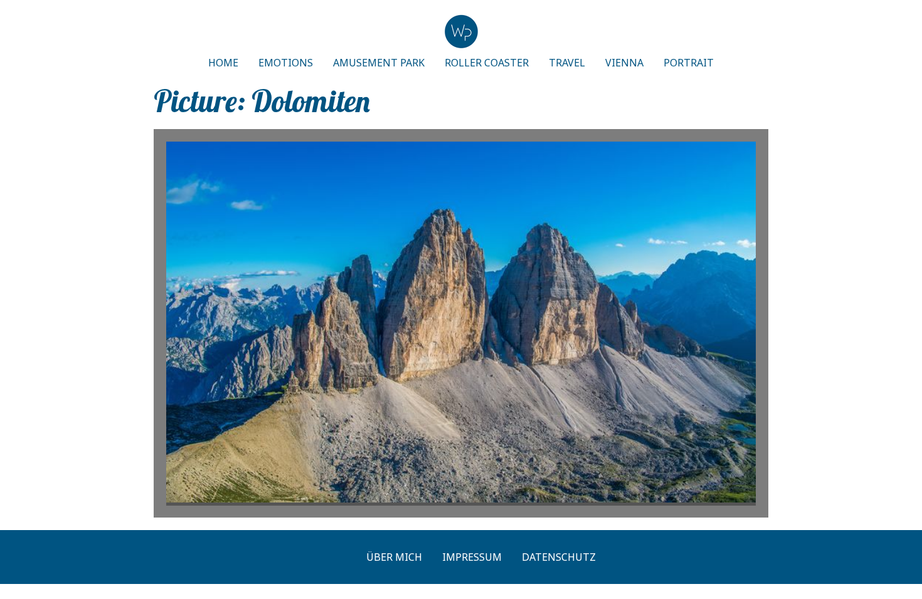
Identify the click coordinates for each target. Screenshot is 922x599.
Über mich (394, 557)
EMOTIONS (285, 63)
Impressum (472, 557)
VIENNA (624, 63)
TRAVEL (567, 63)
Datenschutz (559, 557)
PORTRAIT (689, 63)
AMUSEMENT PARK (379, 63)
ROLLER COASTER (487, 63)
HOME (223, 63)
